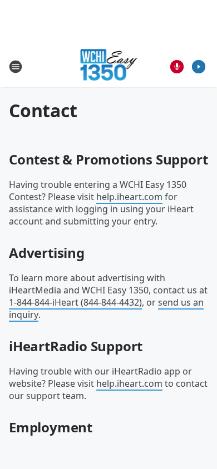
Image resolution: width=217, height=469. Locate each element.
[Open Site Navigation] (15, 66)
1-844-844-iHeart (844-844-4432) (75, 302)
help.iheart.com (129, 197)
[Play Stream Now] (198, 66)
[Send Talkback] (177, 66)
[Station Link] (109, 66)
